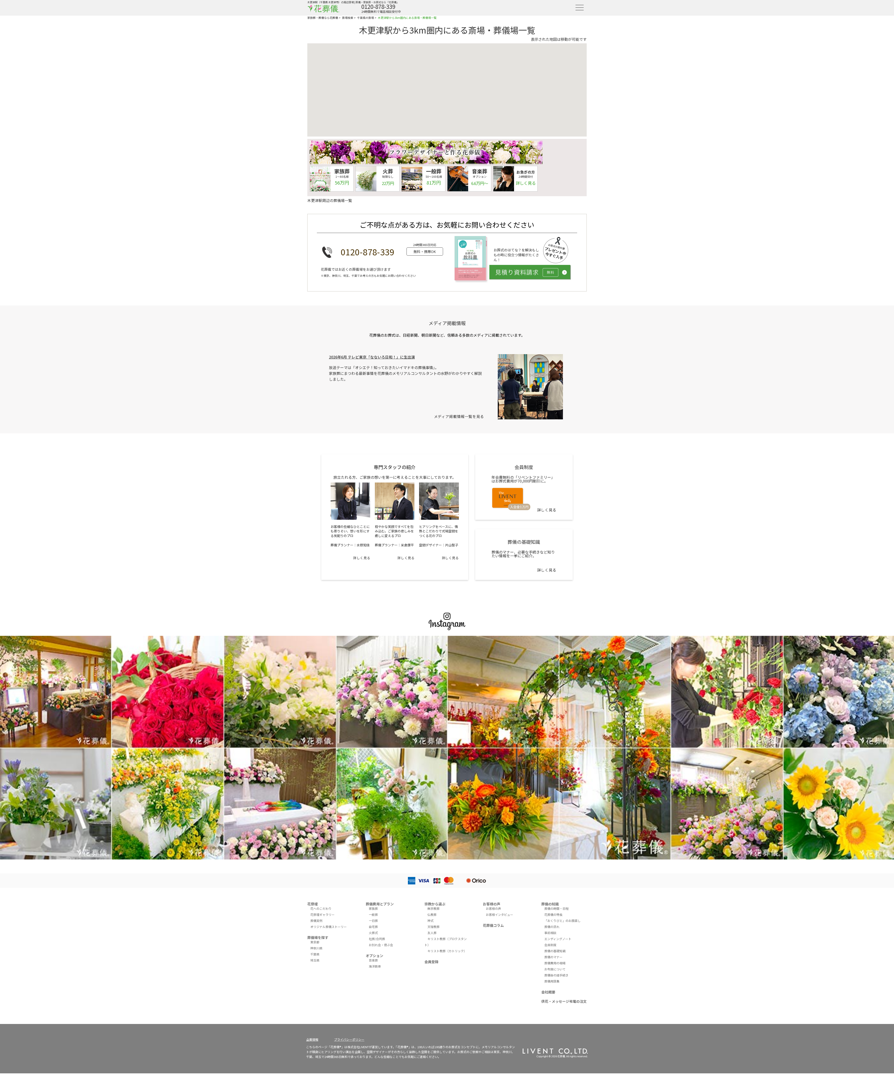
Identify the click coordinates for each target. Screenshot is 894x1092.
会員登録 (431, 961)
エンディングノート (557, 939)
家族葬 (373, 908)
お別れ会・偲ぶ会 (381, 945)
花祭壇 (312, 903)
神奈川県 (316, 948)
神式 (430, 920)
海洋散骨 (375, 966)
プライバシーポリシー (349, 1039)
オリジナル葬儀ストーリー (328, 926)
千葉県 (314, 954)
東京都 (314, 942)
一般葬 (373, 914)
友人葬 (432, 933)
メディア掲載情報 (447, 323)
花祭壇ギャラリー (322, 914)
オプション (374, 955)
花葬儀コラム (493, 925)
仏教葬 (432, 914)
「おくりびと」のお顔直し (562, 920)
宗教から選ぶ (434, 903)
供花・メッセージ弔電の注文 (564, 1001)
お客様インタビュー (499, 914)
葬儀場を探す (317, 937)
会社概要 (548, 991)
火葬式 (373, 933)
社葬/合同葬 (377, 939)
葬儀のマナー (553, 957)
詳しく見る (361, 557)
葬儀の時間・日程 (556, 908)
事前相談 (550, 933)
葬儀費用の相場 (555, 963)
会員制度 (550, 945)
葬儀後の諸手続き (556, 975)
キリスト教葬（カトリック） (447, 951)
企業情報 (312, 1039)
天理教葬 (433, 926)
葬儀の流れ (551, 926)
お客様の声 (491, 903)
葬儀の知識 (550, 903)
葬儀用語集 (551, 981)
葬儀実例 (316, 920)
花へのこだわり (321, 908)
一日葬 (373, 920)
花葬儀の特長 (553, 914)
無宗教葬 (433, 908)
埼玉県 (314, 960)
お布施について (555, 969)
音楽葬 (373, 960)
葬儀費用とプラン (380, 903)
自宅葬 (373, 926)
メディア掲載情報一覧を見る (459, 416)
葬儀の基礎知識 (555, 951)
